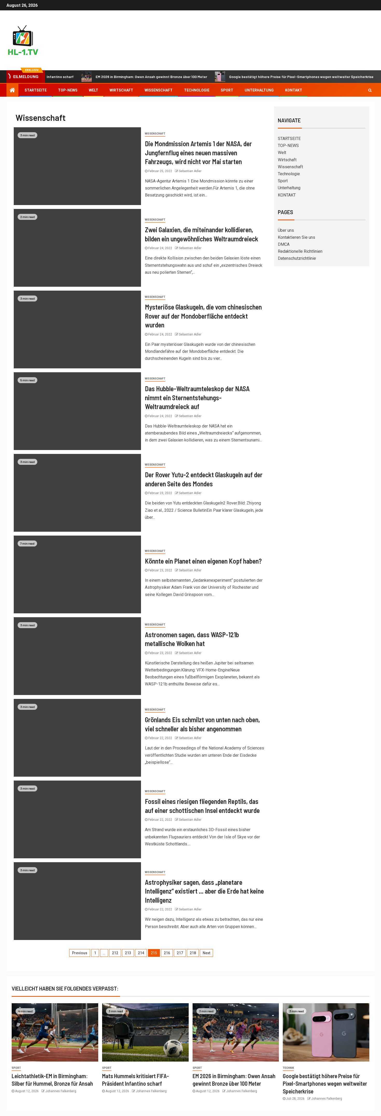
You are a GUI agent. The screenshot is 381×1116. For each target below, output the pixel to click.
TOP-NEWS (67, 90)
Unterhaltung (259, 90)
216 (167, 953)
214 (141, 953)
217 (180, 953)
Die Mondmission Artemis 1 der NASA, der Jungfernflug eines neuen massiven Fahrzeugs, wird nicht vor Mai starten (198, 152)
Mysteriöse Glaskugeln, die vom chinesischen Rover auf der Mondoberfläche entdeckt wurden (203, 316)
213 (128, 953)
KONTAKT (293, 90)
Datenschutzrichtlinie (297, 258)
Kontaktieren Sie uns (296, 237)
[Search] (370, 90)
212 (115, 953)
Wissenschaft (159, 90)
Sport (227, 90)
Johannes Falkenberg (60, 1091)
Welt (93, 90)
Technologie (196, 90)
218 (193, 953)
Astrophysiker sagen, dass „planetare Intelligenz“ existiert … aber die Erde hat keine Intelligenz (204, 891)
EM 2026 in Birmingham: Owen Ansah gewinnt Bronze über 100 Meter (127, 76)
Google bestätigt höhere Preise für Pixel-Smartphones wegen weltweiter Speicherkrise (277, 76)
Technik (288, 1067)
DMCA (284, 244)
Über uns (286, 230)
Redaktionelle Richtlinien (300, 251)
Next (206, 953)
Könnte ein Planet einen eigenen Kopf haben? (203, 561)
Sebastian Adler (190, 171)
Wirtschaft (121, 90)
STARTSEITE (36, 90)
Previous (79, 953)
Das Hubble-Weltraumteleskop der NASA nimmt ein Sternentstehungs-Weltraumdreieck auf (197, 397)
